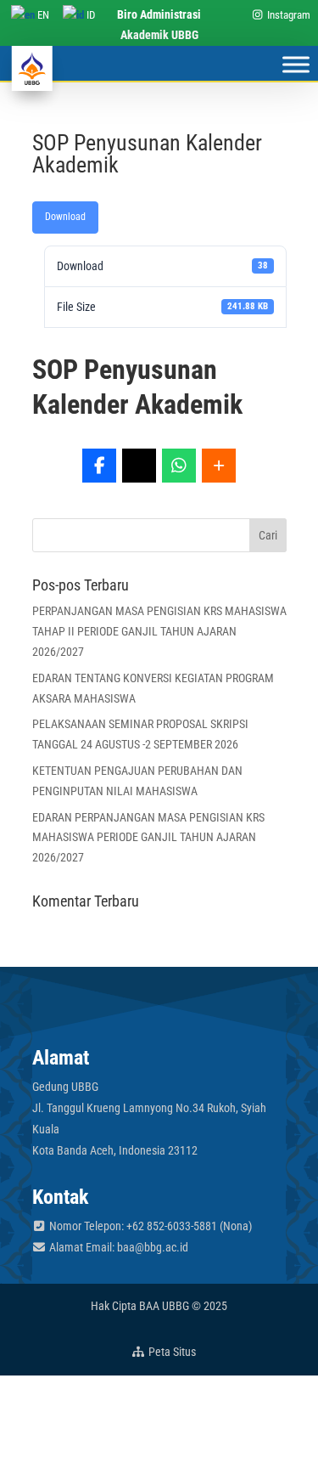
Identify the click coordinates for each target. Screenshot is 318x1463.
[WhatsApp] (179, 466)
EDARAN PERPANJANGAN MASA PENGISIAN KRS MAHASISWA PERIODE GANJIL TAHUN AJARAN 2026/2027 (148, 838)
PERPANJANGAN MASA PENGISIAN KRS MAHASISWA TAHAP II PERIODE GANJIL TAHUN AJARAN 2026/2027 (159, 631)
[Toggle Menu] (296, 64)
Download (65, 217)
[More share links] (219, 466)
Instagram (287, 14)
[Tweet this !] (139, 466)
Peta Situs (171, 1351)
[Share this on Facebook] (99, 466)
